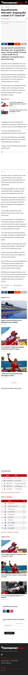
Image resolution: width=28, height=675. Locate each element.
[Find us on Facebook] (4, 611)
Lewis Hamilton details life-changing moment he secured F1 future (17, 104)
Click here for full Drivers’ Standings (10, 532)
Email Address (8, 625)
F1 (11, 285)
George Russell (17, 285)
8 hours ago (12, 107)
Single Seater (8, 7)
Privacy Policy (14, 660)
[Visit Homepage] (12, 2)
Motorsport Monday (6, 662)
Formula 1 (14, 7)
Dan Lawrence (6, 18)
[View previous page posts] (12, 117)
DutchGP (7, 285)
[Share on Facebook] (4, 44)
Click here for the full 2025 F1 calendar (10, 492)
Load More (14, 382)
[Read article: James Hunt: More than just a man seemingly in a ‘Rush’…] (4, 111)
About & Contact (5, 660)
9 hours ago (12, 113)
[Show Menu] (26, 2)
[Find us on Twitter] (8, 611)
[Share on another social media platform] (24, 44)
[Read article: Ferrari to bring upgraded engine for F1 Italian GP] (14, 587)
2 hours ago (4, 324)
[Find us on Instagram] (11, 611)
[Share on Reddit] (18, 44)
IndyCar (4, 317)
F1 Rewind (4, 370)
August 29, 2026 (5, 558)
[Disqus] (14, 410)
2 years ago (14, 18)
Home (2, 7)
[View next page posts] (15, 117)
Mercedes (4, 287)
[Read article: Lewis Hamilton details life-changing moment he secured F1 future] (4, 104)
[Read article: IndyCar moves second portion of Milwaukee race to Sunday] (14, 310)
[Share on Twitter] (11, 44)
